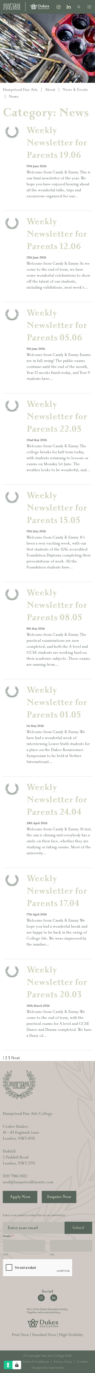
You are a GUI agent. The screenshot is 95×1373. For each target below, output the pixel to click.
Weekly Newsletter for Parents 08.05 (57, 605)
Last (52, 1254)
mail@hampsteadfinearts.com (28, 1182)
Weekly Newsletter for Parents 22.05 (57, 416)
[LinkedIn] (69, 7)
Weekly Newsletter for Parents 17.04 (57, 891)
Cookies (82, 1362)
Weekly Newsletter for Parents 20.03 (57, 982)
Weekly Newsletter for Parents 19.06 (57, 143)
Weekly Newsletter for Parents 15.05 (57, 508)
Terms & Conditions (35, 1362)
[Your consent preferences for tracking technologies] (16, 1365)
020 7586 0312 (15, 1176)
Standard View (44, 1334)
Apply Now (20, 1196)
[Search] (78, 7)
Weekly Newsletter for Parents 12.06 (57, 234)
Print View (20, 1334)
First (5, 1254)
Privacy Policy (63, 1362)
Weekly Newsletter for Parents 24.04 (57, 800)
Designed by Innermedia (48, 1368)
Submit (78, 1227)
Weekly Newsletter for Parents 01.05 (57, 702)
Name (8, 1236)
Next (15, 1058)
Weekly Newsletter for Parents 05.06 (57, 325)
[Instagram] (58, 7)
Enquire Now (59, 1196)
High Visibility (71, 1334)
